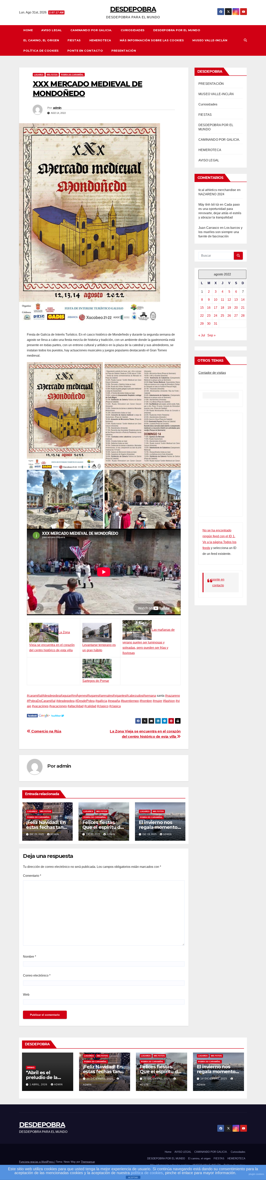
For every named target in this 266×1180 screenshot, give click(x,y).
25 (222, 315)
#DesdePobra (85, 701)
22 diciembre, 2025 (157, 1078)
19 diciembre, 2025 (214, 1078)
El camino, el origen (41, 40)
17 (215, 307)
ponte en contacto (85, 50)
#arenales (106, 695)
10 (215, 299)
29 (202, 323)
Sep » (211, 335)
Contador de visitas (212, 372)
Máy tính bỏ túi (208, 204)
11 (222, 299)
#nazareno (172, 695)
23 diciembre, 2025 (100, 1078)
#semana (149, 695)
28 (243, 315)
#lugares (93, 695)
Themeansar (88, 1161)
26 (229, 315)
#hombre (146, 701)
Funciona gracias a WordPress (37, 1161)
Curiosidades (133, 30)
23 (209, 315)
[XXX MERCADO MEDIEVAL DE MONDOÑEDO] (32, 715)
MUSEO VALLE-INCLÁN (209, 40)
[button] (245, 40)
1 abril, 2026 (39, 1084)
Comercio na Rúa (46, 731)
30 (209, 323)
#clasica (115, 706)
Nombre (29, 956)
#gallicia (101, 701)
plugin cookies (256, 1174)
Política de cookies (41, 50)
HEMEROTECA (100, 40)
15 (202, 307)
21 (243, 307)
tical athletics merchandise (217, 190)
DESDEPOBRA (133, 9)
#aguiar (66, 695)
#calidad (90, 706)
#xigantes (119, 695)
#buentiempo (130, 701)
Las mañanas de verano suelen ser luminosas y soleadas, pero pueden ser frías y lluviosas (148, 641)
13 (236, 299)
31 (215, 323)
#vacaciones (58, 706)
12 (229, 299)
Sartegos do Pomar (95, 680)
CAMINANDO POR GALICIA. (91, 30)
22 (202, 315)
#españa (114, 701)
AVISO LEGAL (51, 30)
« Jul (201, 335)
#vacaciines (40, 706)
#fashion (169, 701)
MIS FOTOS (52, 74)
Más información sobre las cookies (152, 40)
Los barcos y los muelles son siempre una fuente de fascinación (220, 232)
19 (229, 307)
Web (26, 994)
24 (215, 315)
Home (28, 30)
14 (243, 299)
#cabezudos (134, 695)
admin (57, 108)
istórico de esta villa (59, 650)
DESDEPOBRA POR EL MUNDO (176, 30)
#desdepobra (51, 695)
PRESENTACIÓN (123, 50)
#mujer (157, 701)
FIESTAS (74, 40)
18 (222, 307)
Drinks (30, 1067)
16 (209, 307)
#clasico (102, 706)
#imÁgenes (79, 695)
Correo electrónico (36, 975)
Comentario (32, 875)
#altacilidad (76, 706)
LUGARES (38, 74)
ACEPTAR (133, 1177)
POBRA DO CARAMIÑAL (72, 74)
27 (236, 315)
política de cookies (147, 1173)
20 (236, 307)
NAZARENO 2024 (211, 194)
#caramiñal (34, 695)
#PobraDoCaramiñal (41, 701)
